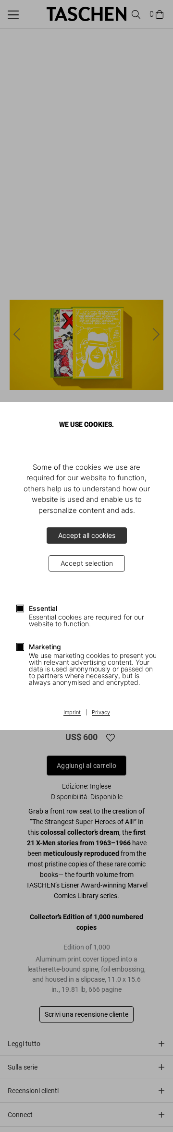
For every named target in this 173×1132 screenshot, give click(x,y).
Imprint (72, 713)
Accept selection (87, 563)
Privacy (101, 713)
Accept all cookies (86, 535)
